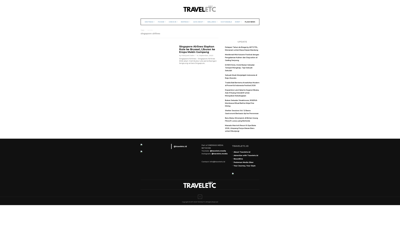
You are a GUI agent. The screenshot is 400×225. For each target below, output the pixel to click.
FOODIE (161, 22)
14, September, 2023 (205, 55)
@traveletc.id (180, 146)
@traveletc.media (218, 151)
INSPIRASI (185, 22)
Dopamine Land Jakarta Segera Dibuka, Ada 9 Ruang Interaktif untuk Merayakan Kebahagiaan (242, 93)
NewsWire (238, 159)
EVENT (237, 22)
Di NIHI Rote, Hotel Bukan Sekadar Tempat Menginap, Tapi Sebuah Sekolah (240, 68)
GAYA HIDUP (198, 22)
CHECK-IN (172, 22)
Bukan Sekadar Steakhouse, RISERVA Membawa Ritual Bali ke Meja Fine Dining (241, 103)
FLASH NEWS (250, 22)
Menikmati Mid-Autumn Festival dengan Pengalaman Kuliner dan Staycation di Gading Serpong (242, 57)
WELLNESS (211, 22)
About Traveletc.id (242, 152)
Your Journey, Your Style (245, 166)
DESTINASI (149, 22)
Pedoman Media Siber (244, 162)
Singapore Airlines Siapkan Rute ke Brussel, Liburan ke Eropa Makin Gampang (197, 49)
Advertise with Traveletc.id (246, 155)
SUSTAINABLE (226, 22)
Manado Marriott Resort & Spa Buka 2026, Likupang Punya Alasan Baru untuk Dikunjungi (240, 128)
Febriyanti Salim (188, 55)
